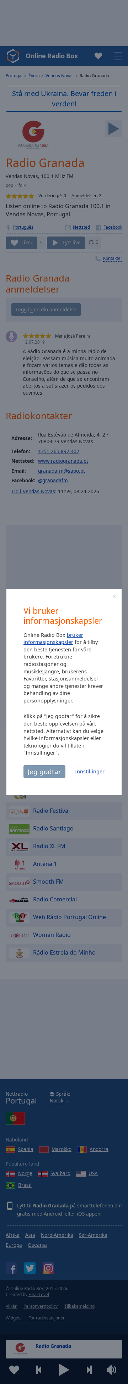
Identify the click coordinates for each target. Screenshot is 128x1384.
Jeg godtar (44, 771)
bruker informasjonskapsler (53, 639)
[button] (114, 596)
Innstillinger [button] (90, 771)
